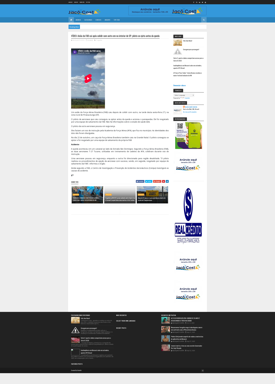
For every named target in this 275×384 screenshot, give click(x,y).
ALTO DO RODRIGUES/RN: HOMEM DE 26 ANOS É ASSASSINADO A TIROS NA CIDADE (185, 319)
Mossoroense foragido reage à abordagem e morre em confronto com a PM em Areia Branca (186, 328)
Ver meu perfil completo (189, 112)
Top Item (88, 2)
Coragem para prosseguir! (191, 49)
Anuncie (71, 2)
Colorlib (79, 370)
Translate (187, 98)
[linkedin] (199, 2)
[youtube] (205, 2)
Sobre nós (82, 2)
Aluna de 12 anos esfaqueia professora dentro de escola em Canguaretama (151, 199)
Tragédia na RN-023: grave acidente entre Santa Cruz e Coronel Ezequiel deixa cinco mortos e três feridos (120, 199)
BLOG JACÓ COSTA (191, 107)
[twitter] (202, 2)
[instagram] (197, 2)
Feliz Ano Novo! (187, 40)
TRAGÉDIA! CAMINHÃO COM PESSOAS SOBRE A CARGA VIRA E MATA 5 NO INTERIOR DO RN (86, 199)
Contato (76, 2)
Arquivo (107, 20)
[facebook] (194, 2)
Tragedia (99, 40)
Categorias (88, 20)
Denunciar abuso (179, 85)
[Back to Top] (203, 370)
